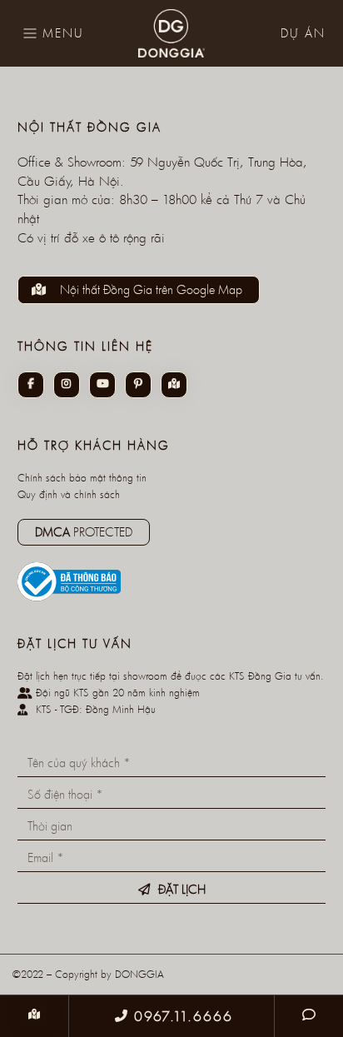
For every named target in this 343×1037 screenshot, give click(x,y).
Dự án (303, 33)
